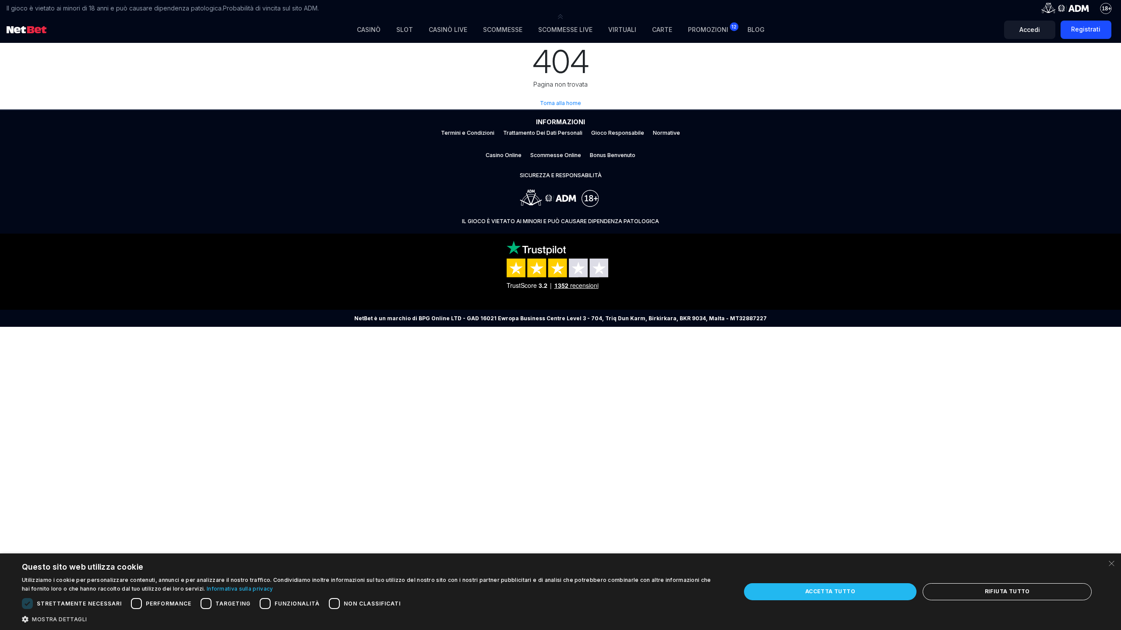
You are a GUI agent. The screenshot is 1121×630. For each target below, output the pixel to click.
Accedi (1029, 29)
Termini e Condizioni (467, 133)
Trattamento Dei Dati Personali (542, 133)
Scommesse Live (565, 29)
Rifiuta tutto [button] (1007, 591)
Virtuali (622, 29)
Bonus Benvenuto (612, 155)
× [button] (1111, 563)
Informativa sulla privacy (240, 588)
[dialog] (560, 591)
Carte (662, 29)
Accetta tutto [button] (830, 591)
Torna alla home (560, 103)
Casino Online (504, 155)
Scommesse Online (555, 155)
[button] (560, 16)
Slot (404, 29)
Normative (666, 133)
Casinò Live (448, 29)
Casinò (369, 29)
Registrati (1085, 29)
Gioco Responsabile (617, 133)
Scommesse (502, 29)
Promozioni (712, 28)
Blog (756, 29)
